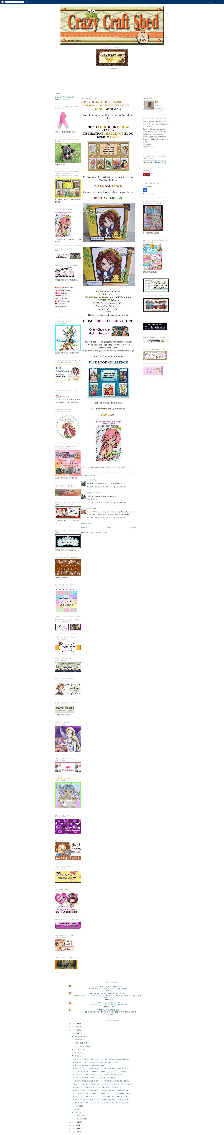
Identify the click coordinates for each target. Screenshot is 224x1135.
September (80, 1046)
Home (58, 93)
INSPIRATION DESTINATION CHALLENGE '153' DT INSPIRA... (100, 1071)
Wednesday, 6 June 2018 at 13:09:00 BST (106, 518)
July (77, 1052)
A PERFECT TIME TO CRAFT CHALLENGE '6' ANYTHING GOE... (101, 1103)
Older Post (132, 527)
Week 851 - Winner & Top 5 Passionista (108, 988)
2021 (74, 1023)
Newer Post (85, 527)
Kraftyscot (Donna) (93, 492)
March (78, 1112)
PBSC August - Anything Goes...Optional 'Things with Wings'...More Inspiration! (108, 996)
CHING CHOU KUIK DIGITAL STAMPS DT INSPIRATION (97, 1074)
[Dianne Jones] (145, 191)
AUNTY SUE (59, 287)
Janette (89, 480)
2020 (74, 1027)
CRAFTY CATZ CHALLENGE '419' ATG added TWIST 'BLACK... (101, 1099)
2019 (74, 1030)
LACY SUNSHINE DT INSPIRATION (88, 1065)
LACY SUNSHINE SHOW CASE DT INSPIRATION (94, 1078)
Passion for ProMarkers (108, 986)
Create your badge (149, 194)
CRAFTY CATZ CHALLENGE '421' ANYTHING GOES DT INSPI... (101, 1081)
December (80, 1036)
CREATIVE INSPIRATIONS (108, 1002)
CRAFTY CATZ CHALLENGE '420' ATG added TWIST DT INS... (101, 1090)
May (77, 1106)
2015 (74, 1128)
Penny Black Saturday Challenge (108, 993)
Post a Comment (86, 523)
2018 (74, 1033)
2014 (74, 1132)
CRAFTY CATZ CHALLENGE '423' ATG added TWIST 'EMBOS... (101, 1059)
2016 (74, 1125)
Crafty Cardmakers (108, 1010)
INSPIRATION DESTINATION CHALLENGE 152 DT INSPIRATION (101, 1093)
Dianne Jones (147, 186)
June (77, 1056)
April (78, 1109)
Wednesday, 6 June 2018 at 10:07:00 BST (106, 487)
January (79, 1119)
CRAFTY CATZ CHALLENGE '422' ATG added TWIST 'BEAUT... (101, 1068)
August (79, 1049)
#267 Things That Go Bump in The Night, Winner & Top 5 (108, 1012)
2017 (74, 1122)
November (80, 1039)
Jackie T (90, 508)
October (79, 1043)
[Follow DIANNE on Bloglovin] (154, 163)
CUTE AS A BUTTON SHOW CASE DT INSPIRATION (96, 1062)
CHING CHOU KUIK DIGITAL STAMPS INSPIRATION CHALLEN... (101, 1096)
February (80, 1115)
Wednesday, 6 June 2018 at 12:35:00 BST (106, 502)
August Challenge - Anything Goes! (108, 1005)
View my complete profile (159, 108)
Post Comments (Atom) (98, 532)
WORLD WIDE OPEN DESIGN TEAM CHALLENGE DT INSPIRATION (102, 1084)
